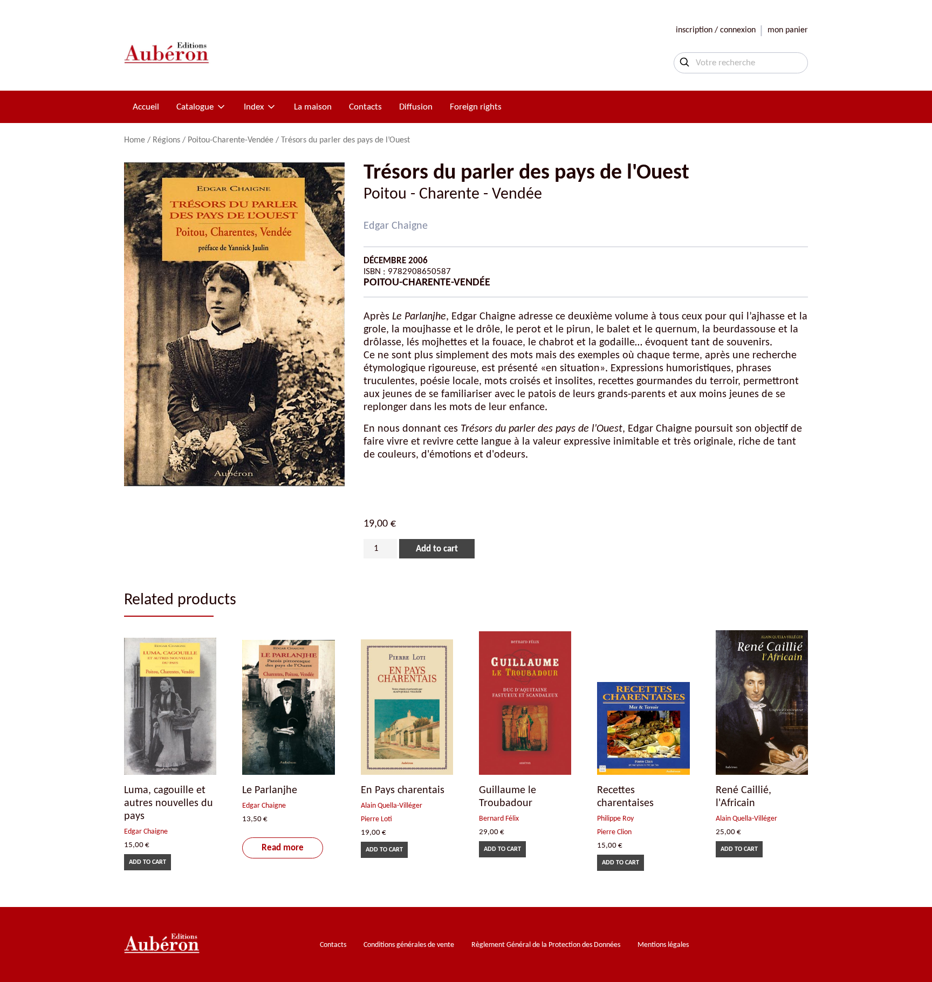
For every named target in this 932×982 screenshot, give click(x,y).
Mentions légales (663, 945)
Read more (283, 848)
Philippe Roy (615, 819)
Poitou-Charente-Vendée (230, 140)
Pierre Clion (614, 832)
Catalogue (195, 107)
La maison (313, 107)
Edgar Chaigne (396, 226)
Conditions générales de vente (409, 945)
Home (134, 140)
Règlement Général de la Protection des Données (545, 945)
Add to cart (437, 549)
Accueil (146, 107)
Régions (166, 140)
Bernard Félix (499, 819)
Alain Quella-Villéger (391, 806)
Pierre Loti (376, 819)
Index (254, 107)
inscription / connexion (716, 30)
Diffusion (416, 107)
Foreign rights (476, 107)
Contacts (365, 107)
